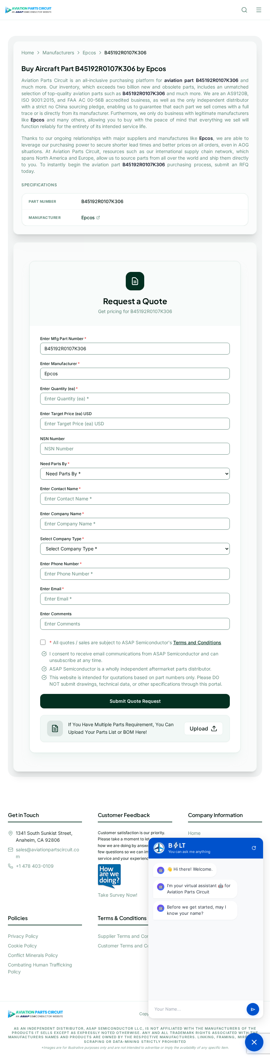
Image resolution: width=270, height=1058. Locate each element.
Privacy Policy (23, 936)
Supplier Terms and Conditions (131, 936)
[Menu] (259, 10)
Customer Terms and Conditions (132, 945)
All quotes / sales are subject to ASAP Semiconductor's (135, 642)
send (253, 1009)
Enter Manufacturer (60, 363)
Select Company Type (62, 538)
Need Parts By (54, 463)
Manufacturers (58, 52)
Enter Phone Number (61, 563)
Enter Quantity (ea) (59, 388)
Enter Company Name (62, 513)
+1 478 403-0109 (35, 866)
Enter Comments (55, 613)
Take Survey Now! (117, 895)
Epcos (89, 52)
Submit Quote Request (135, 701)
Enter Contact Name (60, 488)
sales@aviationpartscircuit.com (47, 853)
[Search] (244, 10)
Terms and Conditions (197, 642)
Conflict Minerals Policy (33, 955)
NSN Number (52, 438)
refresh (254, 848)
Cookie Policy (22, 945)
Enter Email (52, 588)
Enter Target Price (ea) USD (66, 413)
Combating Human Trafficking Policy (40, 968)
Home (27, 52)
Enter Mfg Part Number (63, 338)
